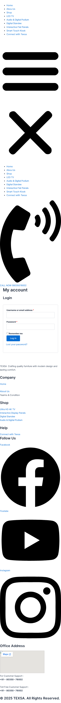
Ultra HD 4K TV (7, 409)
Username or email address (24, 309)
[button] (30, 102)
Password (16, 321)
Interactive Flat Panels (18, 27)
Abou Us (11, 9)
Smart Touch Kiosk (16, 30)
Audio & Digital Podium (18, 19)
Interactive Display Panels (13, 413)
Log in (13, 338)
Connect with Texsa (17, 34)
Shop (9, 12)
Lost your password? (16, 344)
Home (10, 5)
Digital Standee (14, 23)
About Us (4, 391)
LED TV (10, 16)
